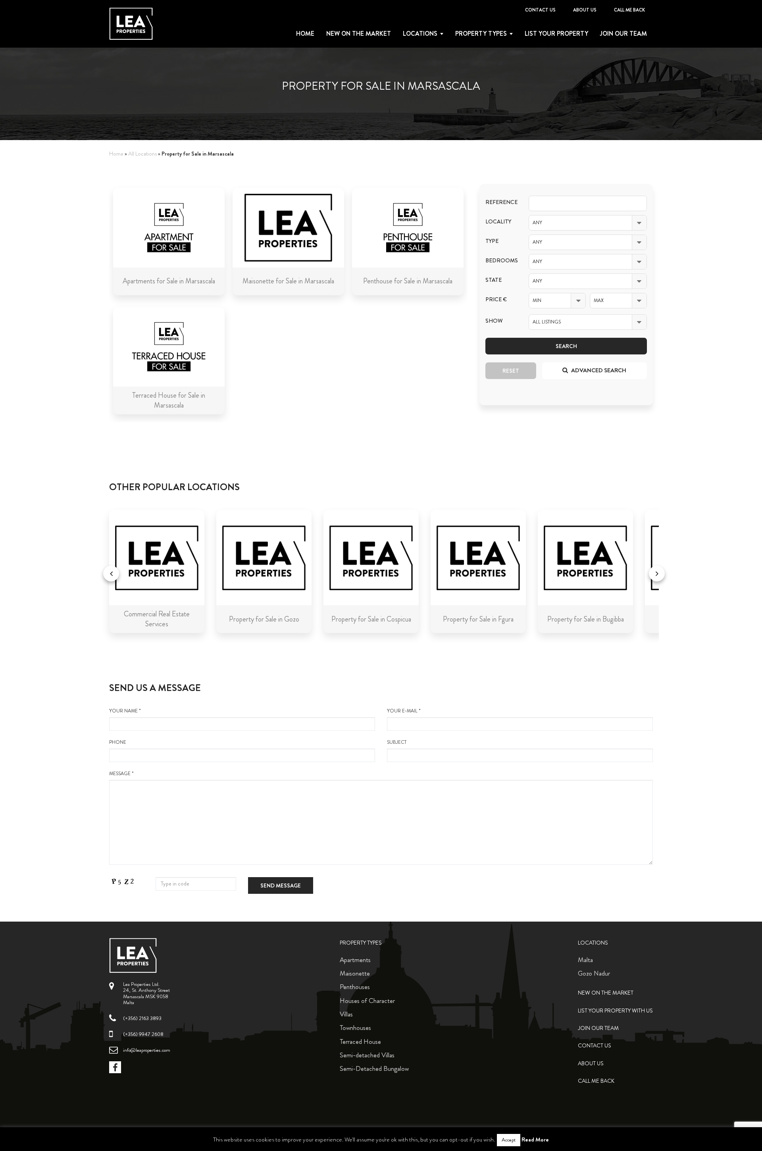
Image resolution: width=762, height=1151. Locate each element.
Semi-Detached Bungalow (374, 1068)
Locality (498, 222)
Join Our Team (623, 34)
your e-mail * (404, 711)
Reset (510, 371)
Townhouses (355, 1027)
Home (305, 34)
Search (566, 346)
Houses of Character (367, 1000)
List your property (556, 34)
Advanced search (598, 370)
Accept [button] (509, 1139)
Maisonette (355, 973)
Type (491, 241)
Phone (117, 742)
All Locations (142, 154)
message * (121, 773)
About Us (585, 9)
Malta (585, 959)
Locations (420, 34)
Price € (496, 299)
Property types (481, 34)
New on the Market (358, 34)
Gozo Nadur (594, 973)
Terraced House (360, 1041)
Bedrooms (501, 261)
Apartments (355, 959)
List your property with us (615, 1010)
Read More (535, 1139)
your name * (125, 711)
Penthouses (355, 986)
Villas (346, 1014)
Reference (501, 202)
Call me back (629, 9)
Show (494, 321)
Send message (280, 885)
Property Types (361, 943)
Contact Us (540, 9)
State (493, 280)
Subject (396, 742)
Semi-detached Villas (367, 1055)
